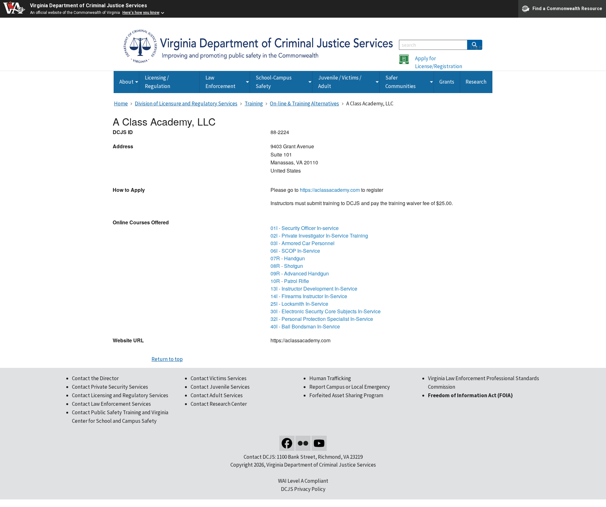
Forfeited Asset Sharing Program (346, 395)
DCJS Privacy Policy (303, 489)
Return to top (167, 359)
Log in (476, 47)
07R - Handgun (287, 258)
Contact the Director (95, 378)
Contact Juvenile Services (220, 386)
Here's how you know (140, 12)
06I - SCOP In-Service (295, 250)
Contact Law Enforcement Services (111, 403)
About (126, 81)
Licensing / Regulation (157, 82)
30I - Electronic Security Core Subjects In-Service (325, 311)
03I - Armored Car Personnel (302, 243)
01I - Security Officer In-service (304, 228)
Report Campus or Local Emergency (349, 386)
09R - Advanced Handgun (299, 273)
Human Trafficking (330, 378)
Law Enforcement (220, 82)
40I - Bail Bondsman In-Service (305, 326)
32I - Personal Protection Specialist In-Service (321, 318)
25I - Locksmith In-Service (299, 303)
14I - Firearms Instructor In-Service (308, 296)
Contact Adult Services (217, 395)
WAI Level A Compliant (303, 480)
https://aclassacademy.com (330, 189)
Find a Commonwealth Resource (567, 8)
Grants (446, 81)
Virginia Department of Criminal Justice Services (88, 6)
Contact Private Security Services (110, 386)
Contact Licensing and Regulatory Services (120, 395)
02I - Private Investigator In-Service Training (319, 235)
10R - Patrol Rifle (289, 281)
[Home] (258, 45)
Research (476, 81)
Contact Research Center (219, 403)
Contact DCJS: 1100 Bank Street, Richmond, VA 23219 (303, 456)
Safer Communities (400, 82)
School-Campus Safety (274, 82)
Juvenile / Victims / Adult (339, 82)
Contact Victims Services (219, 378)
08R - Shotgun (286, 265)
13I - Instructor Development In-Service (313, 288)
